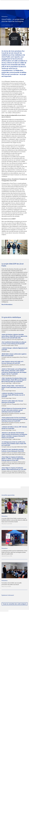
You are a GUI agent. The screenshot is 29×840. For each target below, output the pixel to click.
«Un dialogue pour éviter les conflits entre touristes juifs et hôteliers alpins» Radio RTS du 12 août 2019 (14, 443)
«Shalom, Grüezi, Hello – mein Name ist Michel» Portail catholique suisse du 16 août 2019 (14, 387)
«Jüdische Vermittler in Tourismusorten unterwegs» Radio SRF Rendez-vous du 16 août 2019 (13, 395)
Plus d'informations (7, 304)
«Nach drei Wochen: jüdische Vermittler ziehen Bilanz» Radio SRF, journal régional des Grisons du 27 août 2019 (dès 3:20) (14, 336)
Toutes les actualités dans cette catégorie (14, 604)
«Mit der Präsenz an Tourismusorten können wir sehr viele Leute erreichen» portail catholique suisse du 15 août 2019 (14, 410)
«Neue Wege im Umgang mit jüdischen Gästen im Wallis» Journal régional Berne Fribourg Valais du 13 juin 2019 (13, 458)
